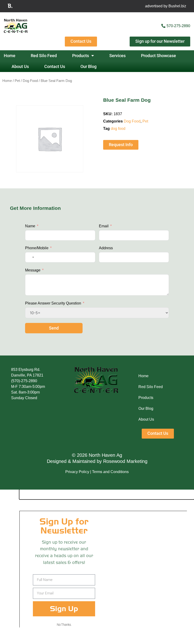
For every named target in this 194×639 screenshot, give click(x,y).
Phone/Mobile (36, 248)
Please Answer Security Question (53, 303)
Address (106, 248)
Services (117, 55)
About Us (20, 66)
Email (104, 226)
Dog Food (30, 81)
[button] (106, 494)
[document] (97, 564)
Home (9, 55)
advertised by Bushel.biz (165, 6)
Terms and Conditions (110, 472)
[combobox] (30, 257)
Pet (17, 81)
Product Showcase (158, 55)
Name (30, 226)
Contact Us (54, 66)
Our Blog (88, 66)
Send (54, 328)
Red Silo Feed (44, 55)
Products (80, 55)
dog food (118, 129)
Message (32, 270)
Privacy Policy (77, 472)
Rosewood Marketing (125, 461)
